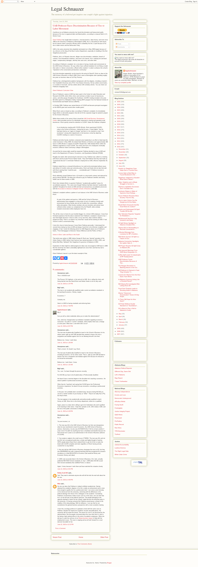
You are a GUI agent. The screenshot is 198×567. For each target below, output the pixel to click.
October (121, 155)
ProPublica (118, 421)
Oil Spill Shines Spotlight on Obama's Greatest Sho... (127, 224)
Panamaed (118, 418)
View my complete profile (123, 82)
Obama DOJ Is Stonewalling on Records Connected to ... (128, 228)
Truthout (117, 434)
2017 (119, 127)
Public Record (119, 424)
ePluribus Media (120, 401)
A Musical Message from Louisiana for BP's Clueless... (128, 233)
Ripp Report (119, 378)
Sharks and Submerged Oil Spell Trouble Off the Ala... (129, 210)
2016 (119, 130)
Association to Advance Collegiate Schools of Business (74, 188)
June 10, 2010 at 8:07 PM (65, 326)
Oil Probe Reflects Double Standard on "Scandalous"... (128, 304)
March (121, 319)
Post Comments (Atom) (85, 544)
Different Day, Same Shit (123, 371)
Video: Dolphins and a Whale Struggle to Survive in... (127, 183)
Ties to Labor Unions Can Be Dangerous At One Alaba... (127, 201)
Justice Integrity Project (122, 411)
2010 (119, 147)
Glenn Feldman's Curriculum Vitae (63, 90)
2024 (119, 107)
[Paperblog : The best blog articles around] (138, 463)
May (120, 313)
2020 (119, 118)
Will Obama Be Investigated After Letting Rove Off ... (129, 285)
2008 (119, 331)
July (120, 163)
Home (81, 537)
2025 (119, 104)
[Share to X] (89, 263)
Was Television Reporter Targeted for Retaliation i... (129, 215)
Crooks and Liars (120, 395)
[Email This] (85, 263)
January (121, 325)
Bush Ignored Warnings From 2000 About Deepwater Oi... (128, 251)
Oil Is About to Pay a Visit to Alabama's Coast (127, 309)
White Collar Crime (121, 454)
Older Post (104, 537)
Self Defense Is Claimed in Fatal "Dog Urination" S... (128, 271)
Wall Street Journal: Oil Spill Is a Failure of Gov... (128, 237)
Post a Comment (60, 528)
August (121, 160)
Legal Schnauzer (67, 8)
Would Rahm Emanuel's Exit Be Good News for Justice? (128, 205)
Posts (119, 44)
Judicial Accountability (122, 444)
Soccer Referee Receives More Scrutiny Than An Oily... (128, 196)
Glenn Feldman (57, 40)
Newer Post (57, 537)
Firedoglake (118, 408)
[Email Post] (81, 263)
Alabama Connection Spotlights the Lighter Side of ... (128, 242)
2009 (119, 328)
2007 (119, 334)
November (122, 152)
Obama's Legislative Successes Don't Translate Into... (128, 187)
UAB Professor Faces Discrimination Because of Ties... (127, 261)
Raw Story (118, 428)
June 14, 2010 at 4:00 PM (65, 480)
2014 (119, 135)
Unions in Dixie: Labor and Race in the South (66, 234)
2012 (119, 141)
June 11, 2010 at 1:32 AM (65, 364)
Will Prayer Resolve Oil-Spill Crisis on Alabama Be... (129, 246)
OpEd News (118, 414)
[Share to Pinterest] (93, 263)
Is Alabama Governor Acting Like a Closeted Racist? (129, 280)
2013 (119, 138)
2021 (119, 116)
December (122, 149)
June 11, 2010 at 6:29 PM (65, 411)
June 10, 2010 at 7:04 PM (65, 306)
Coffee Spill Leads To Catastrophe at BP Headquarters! (129, 255)
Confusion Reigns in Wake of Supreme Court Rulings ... (127, 192)
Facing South (119, 405)
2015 (119, 132)
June (120, 166)
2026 (119, 101)
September (122, 157)
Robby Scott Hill (62, 473)
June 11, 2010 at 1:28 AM (65, 342)
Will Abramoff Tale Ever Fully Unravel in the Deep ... (127, 219)
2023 (119, 110)
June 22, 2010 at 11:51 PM (65, 524)
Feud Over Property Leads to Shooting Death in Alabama (128, 289)
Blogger (109, 563)
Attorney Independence (122, 391)
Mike (58, 483)
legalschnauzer (62, 310)
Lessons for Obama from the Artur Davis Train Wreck (129, 275)
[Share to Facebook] (91, 263)
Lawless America (120, 448)
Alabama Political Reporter (123, 368)
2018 (119, 124)
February (122, 322)
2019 (119, 121)
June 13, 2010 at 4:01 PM (65, 469)
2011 (118, 144)
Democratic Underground (123, 398)
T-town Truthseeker (121, 381)
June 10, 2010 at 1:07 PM (65, 283)
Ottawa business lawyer (85, 518)
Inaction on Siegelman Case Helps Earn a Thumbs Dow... (128, 169)
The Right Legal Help (121, 451)
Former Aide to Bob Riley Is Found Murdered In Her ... (127, 174)
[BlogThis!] (87, 263)
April (120, 316)
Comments (121, 47)
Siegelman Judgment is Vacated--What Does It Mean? (129, 178)
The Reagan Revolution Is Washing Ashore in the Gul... (128, 266)
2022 (119, 113)
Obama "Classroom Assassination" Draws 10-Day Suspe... (128, 294)
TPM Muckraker (120, 431)
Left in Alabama (120, 375)
